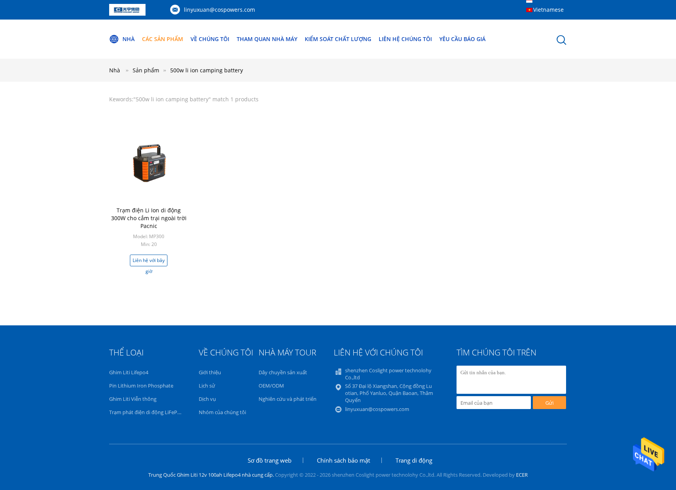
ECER (522, 474)
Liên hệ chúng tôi (405, 39)
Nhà (128, 39)
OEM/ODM (271, 385)
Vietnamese (548, 9)
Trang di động (414, 460)
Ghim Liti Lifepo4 (128, 372)
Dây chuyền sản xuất (283, 372)
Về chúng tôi (210, 39)
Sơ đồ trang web (269, 460)
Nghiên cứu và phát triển (287, 398)
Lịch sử (207, 385)
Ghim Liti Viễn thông (132, 398)
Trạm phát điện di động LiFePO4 (146, 412)
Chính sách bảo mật (343, 460)
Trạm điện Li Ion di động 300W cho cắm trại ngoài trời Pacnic (149, 218)
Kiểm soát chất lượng (338, 39)
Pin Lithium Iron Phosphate (141, 385)
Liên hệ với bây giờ (149, 261)
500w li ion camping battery (206, 70)
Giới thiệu (210, 372)
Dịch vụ (207, 398)
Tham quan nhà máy (267, 39)
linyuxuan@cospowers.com (219, 9)
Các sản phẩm (162, 39)
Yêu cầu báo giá (462, 39)
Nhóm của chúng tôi (222, 412)
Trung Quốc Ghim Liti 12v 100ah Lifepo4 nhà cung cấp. (211, 474)
